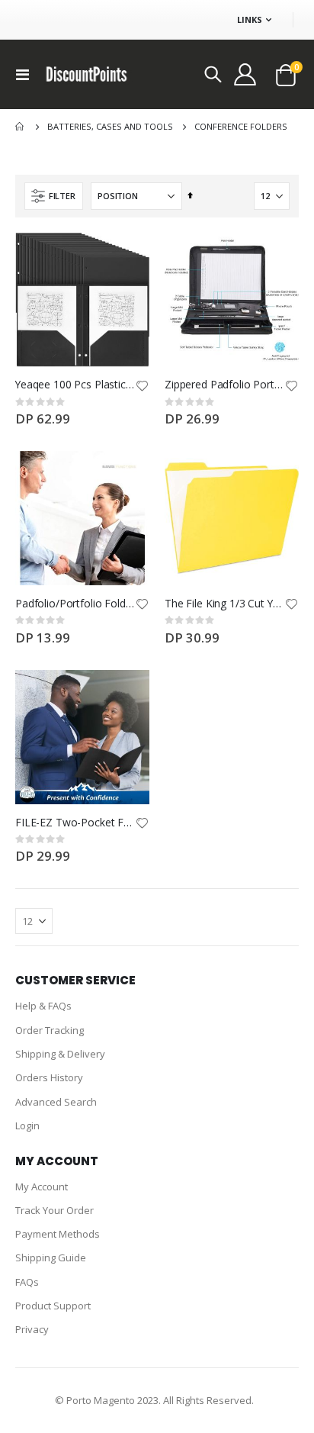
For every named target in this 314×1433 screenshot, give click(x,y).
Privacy (32, 1329)
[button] (141, 387)
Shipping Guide (50, 1257)
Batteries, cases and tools (110, 126)
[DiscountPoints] (87, 74)
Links (249, 19)
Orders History (49, 1077)
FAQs (27, 1282)
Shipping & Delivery (60, 1054)
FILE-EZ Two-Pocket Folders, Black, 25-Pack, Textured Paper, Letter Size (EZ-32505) (74, 822)
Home (20, 126)
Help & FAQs (43, 1006)
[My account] (246, 74)
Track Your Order (54, 1210)
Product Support (53, 1305)
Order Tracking (49, 1030)
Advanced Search (56, 1102)
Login (27, 1125)
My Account (41, 1186)
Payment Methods (57, 1234)
